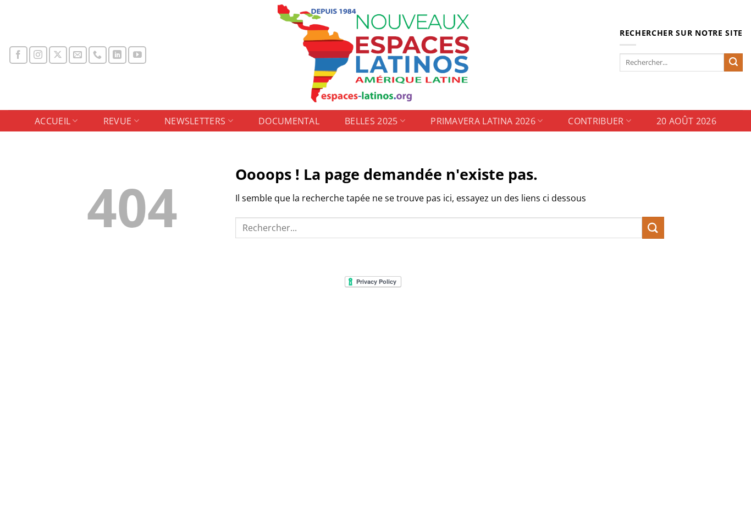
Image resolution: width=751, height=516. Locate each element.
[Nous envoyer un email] (78, 55)
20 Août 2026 (686, 121)
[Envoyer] (733, 62)
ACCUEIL (52, 121)
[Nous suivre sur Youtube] (137, 55)
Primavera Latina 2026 (482, 121)
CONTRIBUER (595, 121)
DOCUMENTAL (288, 121)
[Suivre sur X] (58, 55)
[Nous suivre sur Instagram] (38, 55)
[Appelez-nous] (98, 55)
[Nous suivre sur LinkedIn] (117, 55)
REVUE (117, 121)
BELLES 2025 (371, 121)
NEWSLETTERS (195, 121)
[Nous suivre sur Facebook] (18, 55)
